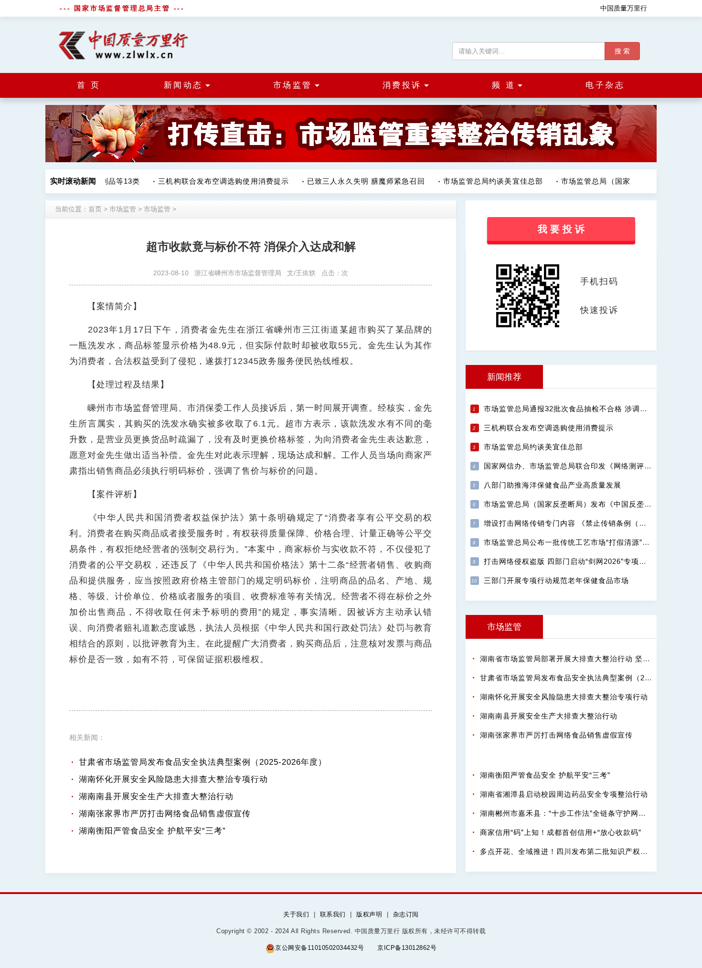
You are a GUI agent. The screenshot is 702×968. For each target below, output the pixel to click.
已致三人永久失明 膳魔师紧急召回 (360, 181)
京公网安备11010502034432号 (319, 947)
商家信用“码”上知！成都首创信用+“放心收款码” (560, 832)
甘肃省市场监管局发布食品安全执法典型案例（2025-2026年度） (203, 762)
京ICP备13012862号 (406, 947)
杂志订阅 (406, 914)
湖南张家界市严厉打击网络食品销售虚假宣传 (165, 813)
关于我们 (296, 914)
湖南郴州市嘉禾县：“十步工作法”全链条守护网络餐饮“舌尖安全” (589, 813)
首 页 (89, 85)
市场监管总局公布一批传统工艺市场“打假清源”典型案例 (578, 542)
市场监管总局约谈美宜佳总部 (487, 181)
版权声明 (369, 914)
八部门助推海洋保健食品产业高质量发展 (552, 485)
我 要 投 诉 (561, 229)
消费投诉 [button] (402, 85)
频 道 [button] (504, 85)
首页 (95, 209)
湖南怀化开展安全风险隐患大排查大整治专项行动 (173, 779)
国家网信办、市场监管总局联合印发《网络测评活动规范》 (583, 466)
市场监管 (122, 209)
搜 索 (622, 51)
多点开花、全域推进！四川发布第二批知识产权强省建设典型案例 (591, 851)
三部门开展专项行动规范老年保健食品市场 (556, 580)
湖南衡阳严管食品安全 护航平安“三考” (152, 830)
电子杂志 (605, 85)
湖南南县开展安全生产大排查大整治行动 (156, 796)
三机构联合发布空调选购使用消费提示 (217, 181)
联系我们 (333, 914)
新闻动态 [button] (183, 85)
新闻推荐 (504, 377)
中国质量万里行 (623, 8)
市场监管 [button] (292, 85)
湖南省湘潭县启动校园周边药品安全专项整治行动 (564, 794)
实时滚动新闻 (73, 181)
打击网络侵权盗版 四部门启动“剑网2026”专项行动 (569, 561)
